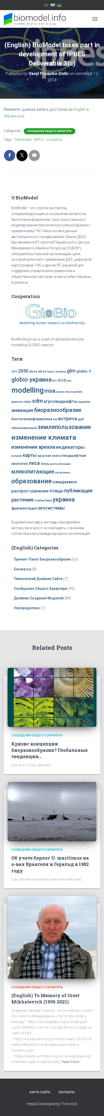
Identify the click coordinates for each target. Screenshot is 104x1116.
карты (30, 455)
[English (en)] (46, 5)
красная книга (49, 456)
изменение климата (43, 437)
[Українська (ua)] (59, 5)
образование (31, 481)
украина (64, 499)
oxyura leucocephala (69, 391)
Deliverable (23, 140)
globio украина (31, 379)
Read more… (71, 1062)
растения (22, 500)
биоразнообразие (57, 410)
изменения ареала (33, 447)
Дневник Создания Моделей (39, 598)
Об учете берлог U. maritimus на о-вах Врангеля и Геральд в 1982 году (50, 864)
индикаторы (70, 447)
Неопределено (27, 608)
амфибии (84, 402)
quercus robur (21, 402)
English (79, 109)
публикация (78, 491)
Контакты (66, 1092)
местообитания (60, 464)
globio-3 (83, 371)
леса (34, 463)
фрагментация (24, 508)
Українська (14, 116)
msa (49, 390)
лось (45, 464)
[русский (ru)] (52, 5)
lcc (54, 380)
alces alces (37, 371)
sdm (37, 401)
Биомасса (22, 569)
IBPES (39, 140)
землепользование (64, 427)
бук (55, 419)
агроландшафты (60, 401)
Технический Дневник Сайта (38, 579)
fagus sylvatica (56, 371)
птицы (56, 490)
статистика (43, 500)
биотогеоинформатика (31, 419)
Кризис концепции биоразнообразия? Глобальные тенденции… (49, 750)
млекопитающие (32, 471)
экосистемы (51, 508)
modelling (54, 140)
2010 (14, 371)
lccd (62, 380)
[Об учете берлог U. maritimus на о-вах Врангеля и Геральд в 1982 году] (52, 811)
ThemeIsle (69, 1104)
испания (16, 456)
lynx (68, 380)
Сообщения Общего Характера (49, 131)
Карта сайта (40, 1092)
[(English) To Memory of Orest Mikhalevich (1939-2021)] (52, 937)
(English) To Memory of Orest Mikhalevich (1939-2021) (45, 998)
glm (71, 371)
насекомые (62, 472)
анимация (22, 410)
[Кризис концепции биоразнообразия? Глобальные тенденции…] (52, 697)
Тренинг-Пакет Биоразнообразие (42, 559)
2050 (23, 371)
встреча (67, 418)
